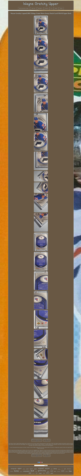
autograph (13, 468)
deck (32, 471)
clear (44, 473)
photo (48, 471)
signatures (21, 471)
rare (37, 473)
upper (20, 468)
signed (41, 468)
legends (31, 468)
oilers (48, 473)
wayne (47, 468)
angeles (35, 468)
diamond (66, 471)
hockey (16, 471)
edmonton (69, 468)
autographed (26, 471)
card (51, 471)
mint (30, 473)
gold (65, 468)
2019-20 (33, 473)
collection (58, 471)
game (52, 473)
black (55, 471)
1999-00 (11, 471)
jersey (55, 468)
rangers (40, 473)
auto (62, 471)
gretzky (42, 471)
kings (70, 471)
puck (27, 468)
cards (36, 471)
